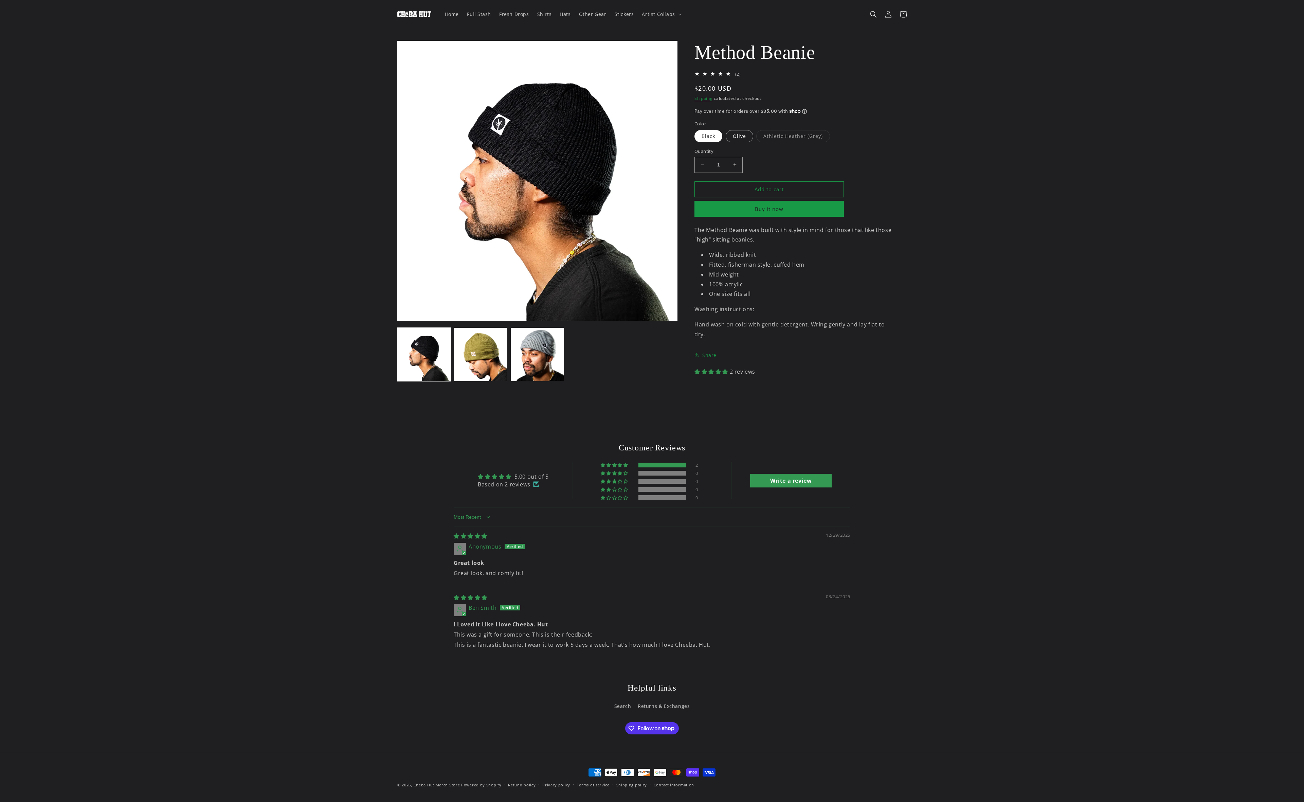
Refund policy (522, 784)
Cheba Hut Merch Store (437, 784)
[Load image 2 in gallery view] (480, 354)
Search (622, 705)
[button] (661, 14)
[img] (470, 536)
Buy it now (769, 208)
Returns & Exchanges (664, 705)
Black (708, 136)
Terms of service (593, 784)
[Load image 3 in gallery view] (537, 354)
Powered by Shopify (481, 784)
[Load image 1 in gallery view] (424, 354)
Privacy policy (556, 784)
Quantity (703, 151)
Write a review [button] (791, 480)
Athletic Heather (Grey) (796, 137)
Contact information (674, 784)
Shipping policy (631, 784)
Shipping (703, 98)
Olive (739, 136)
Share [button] (709, 355)
